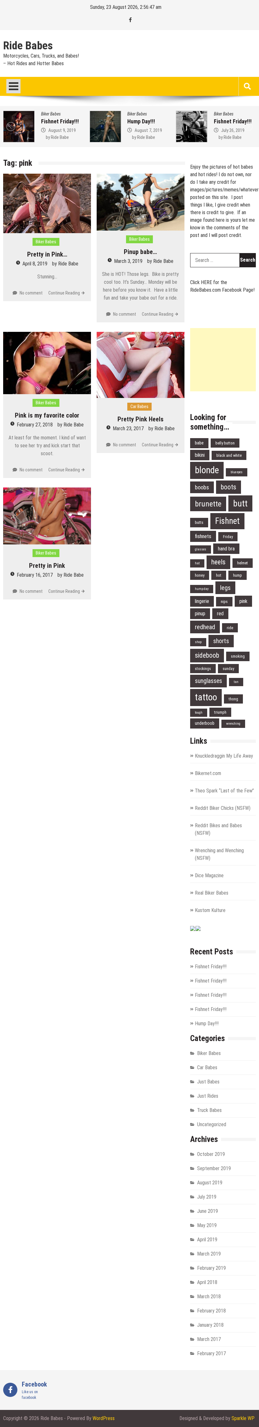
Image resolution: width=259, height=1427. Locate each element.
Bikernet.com (208, 773)
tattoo (206, 697)
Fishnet (227, 521)
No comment (31, 292)
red (220, 614)
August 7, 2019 (148, 130)
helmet (242, 563)
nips (224, 601)
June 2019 (207, 1211)
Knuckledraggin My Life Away (224, 756)
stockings (203, 668)
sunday (228, 668)
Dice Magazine (209, 875)
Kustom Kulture (210, 910)
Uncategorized (211, 1124)
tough (198, 712)
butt (240, 503)
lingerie (202, 601)
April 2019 (207, 1240)
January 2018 (210, 1325)
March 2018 (209, 1297)
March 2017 (209, 1339)
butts (199, 522)
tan (236, 682)
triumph (220, 712)
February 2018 (211, 1311)
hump (237, 575)
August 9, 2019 (62, 130)
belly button (225, 443)
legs (225, 588)
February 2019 (211, 1268)
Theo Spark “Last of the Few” (224, 791)
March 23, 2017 (128, 428)
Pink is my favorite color (47, 415)
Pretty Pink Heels (140, 419)
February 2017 (211, 1353)
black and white (229, 455)
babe (199, 443)
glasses (200, 549)
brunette (208, 503)
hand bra (226, 549)
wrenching (233, 724)
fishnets (203, 536)
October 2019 (211, 1154)
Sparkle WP (243, 1418)
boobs (202, 487)
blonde (207, 470)
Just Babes (208, 1082)
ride (230, 627)
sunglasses (208, 681)
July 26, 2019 (232, 130)
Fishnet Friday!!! (60, 121)
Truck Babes (209, 1110)
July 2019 (206, 1197)
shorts (221, 641)
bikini (200, 455)
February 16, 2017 (35, 575)
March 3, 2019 (128, 261)
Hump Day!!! (141, 121)
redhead (205, 627)
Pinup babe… (140, 252)
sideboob (207, 655)
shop (198, 642)
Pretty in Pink (47, 565)
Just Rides (207, 1096)
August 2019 (209, 1183)
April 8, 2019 (34, 264)
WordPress (104, 1418)
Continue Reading (64, 292)
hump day (201, 589)
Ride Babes (28, 46)
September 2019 (214, 1168)
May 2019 (207, 1225)
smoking (238, 656)
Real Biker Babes (211, 893)
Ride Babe (60, 137)
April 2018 (207, 1282)
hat (197, 563)
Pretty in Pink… (47, 254)
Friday (228, 536)
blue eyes (237, 472)
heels (218, 562)
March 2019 (209, 1254)
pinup (200, 614)
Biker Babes (51, 113)
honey (199, 575)
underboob (204, 723)
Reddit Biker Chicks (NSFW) (222, 808)
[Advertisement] (223, 359)
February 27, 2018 (35, 425)
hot (218, 575)
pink (243, 601)
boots (228, 487)
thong (233, 699)
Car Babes (139, 406)
